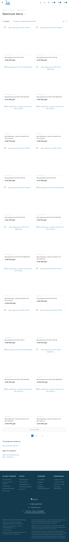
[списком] (66, 21)
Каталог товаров (9, 476)
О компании (41, 479)
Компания (41, 476)
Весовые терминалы (8, 488)
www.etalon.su (47, 525)
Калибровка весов (24, 484)
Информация (59, 476)
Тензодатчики (6, 486)
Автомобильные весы (25, 486)
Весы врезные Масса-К (10, 445)
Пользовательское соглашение (11, 534)
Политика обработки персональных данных (14, 532)
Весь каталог (6, 490)
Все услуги (22, 489)
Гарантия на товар (59, 484)
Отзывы (40, 484)
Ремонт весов (23, 482)
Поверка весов (23, 479)
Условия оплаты (58, 479)
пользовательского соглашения (40, 536)
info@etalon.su (35, 507)
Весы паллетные (8, 457)
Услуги (21, 476)
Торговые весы (7, 479)
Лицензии (40, 482)
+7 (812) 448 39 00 (35, 504)
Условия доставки (59, 482)
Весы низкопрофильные (11, 455)
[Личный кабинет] (48, 2)
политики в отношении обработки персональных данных (46, 534)
